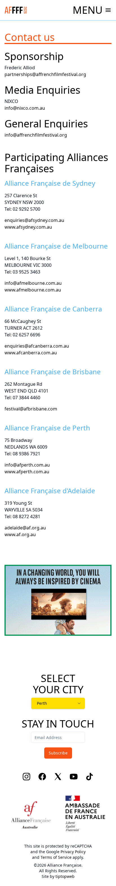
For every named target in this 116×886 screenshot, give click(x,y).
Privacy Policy (73, 851)
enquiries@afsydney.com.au (34, 220)
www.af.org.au (20, 534)
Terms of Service (56, 857)
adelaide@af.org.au (25, 528)
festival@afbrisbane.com (31, 409)
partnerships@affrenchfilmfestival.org (45, 74)
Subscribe (58, 753)
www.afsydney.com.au (28, 227)
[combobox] (58, 703)
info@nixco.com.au (25, 108)
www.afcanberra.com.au (31, 353)
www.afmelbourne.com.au (33, 290)
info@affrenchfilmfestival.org (36, 135)
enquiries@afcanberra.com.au (37, 346)
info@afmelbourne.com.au (33, 283)
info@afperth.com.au (27, 465)
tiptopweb (65, 876)
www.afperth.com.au (27, 472)
